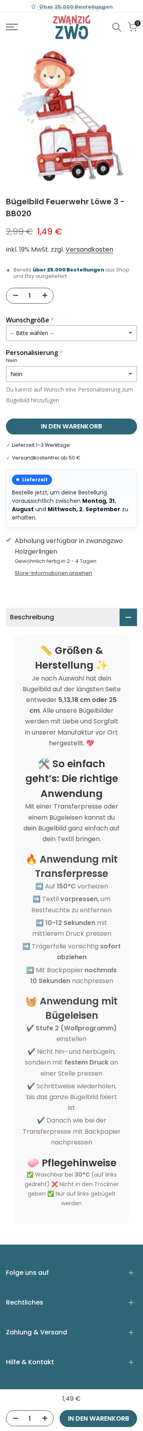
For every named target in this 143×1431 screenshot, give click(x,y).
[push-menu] (12, 27)
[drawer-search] (116, 27)
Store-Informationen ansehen (53, 573)
